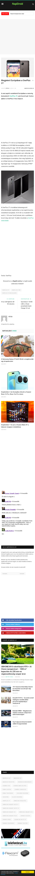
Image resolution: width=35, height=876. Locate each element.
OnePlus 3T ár (16, 290)
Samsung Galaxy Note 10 (11, 808)
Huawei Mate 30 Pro (20, 785)
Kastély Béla (9, 676)
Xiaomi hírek (7, 819)
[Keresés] (33, 4)
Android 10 (17, 778)
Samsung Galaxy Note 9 (10, 804)
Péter (7, 88)
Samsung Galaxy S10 (25, 812)
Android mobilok (29, 88)
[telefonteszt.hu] (15, 847)
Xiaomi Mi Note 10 (20, 819)
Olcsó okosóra (17, 797)
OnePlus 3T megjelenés (9, 293)
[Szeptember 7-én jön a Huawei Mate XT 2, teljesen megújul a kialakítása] (17, 412)
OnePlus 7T (6, 800)
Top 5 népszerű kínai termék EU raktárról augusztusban (22, 723)
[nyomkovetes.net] (16, 857)
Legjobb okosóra (22, 793)
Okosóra (5, 797)
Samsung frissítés (20, 800)
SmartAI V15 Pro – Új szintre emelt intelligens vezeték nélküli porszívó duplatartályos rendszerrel (23, 700)
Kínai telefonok (8, 793)
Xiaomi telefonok (8, 823)
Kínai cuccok (7, 789)
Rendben (28, 872)
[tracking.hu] (15, 838)
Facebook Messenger (24, 782)
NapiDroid (17, 3)
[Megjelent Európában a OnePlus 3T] (17, 68)
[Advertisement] (17, 36)
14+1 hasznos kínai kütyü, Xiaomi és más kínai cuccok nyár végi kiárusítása (23, 688)
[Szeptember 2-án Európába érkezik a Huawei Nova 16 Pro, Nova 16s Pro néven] (17, 379)
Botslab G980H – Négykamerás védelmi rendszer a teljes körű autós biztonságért (22, 712)
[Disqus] (17, 463)
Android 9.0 (6, 778)
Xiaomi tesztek (22, 823)
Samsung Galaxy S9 (9, 812)
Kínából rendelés (20, 789)
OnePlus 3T (13, 96)
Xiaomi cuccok (25, 815)
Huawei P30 (6, 785)
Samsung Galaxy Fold (10, 815)
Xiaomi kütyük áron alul (17, 13)
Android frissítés (8, 782)
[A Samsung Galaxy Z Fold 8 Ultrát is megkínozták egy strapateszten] (17, 346)
